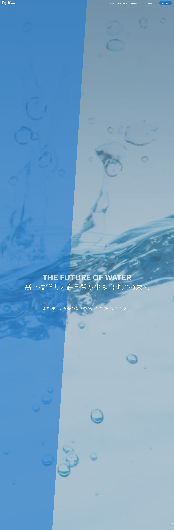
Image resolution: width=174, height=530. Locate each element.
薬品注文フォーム (152, 3)
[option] (87, 265)
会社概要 (112, 3)
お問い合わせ (166, 3)
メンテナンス (142, 3)
